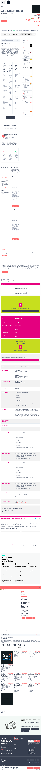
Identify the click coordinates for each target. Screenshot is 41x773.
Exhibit (23, 617)
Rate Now (37, 634)
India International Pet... (26, 60)
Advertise (3, 201)
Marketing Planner (7, 34)
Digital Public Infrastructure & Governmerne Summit (4, 675)
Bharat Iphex (26, 110)
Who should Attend (22, 630)
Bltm (25, 96)
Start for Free (10, 117)
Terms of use (3, 765)
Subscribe (20, 311)
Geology (9, 45)
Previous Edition (30, 630)
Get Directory (4, 255)
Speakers (16, 630)
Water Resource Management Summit (4, 685)
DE (39, 518)
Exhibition (15, 742)
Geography (5, 45)
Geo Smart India (3, 707)
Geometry (13, 45)
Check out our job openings (18, 740)
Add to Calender (29, 617)
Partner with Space (4, 177)
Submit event (29, 40)
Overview (2, 630)
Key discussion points (9, 630)
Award (15, 745)
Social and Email (16, 34)
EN (37, 518)
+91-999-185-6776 (37, 769)
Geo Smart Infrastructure (3, 666)
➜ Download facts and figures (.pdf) (20, 360)
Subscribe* (37, 740)
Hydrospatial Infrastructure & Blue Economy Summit (31, 685)
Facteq (25, 101)
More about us (16, 739)
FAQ (34, 34)
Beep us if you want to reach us (19, 737)
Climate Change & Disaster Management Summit (18, 685)
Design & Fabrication (25, 731)
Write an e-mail (8, 512)
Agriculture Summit (17, 652)
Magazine (16, 744)
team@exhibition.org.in (21, 502)
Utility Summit (30, 652)
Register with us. (15, 206)
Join (17, 40)
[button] (31, 750)
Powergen (26, 91)
